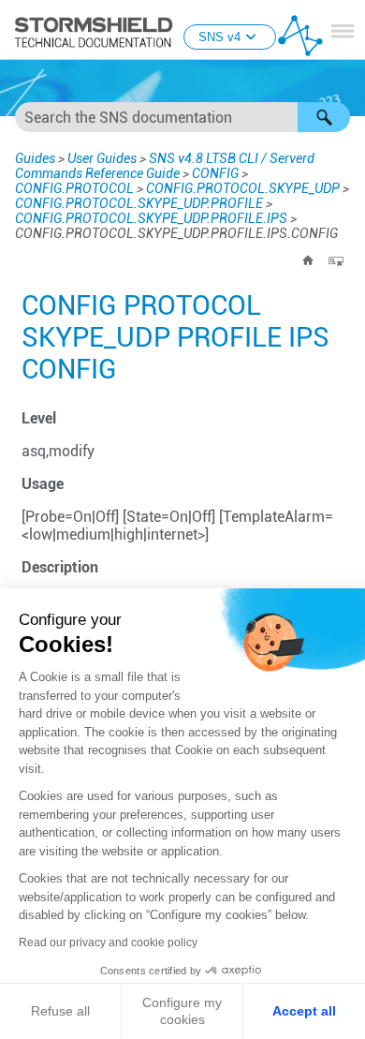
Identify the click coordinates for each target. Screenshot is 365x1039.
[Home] (308, 260)
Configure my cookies (182, 1011)
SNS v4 (219, 37)
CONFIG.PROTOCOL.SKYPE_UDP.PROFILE (139, 203)
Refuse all (60, 1010)
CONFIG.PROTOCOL (74, 188)
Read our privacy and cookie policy (108, 942)
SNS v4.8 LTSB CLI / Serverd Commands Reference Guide (164, 166)
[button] (324, 117)
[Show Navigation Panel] (342, 30)
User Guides (102, 158)
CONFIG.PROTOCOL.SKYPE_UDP (243, 188)
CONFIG (215, 173)
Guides (35, 158)
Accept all (304, 1010)
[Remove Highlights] (336, 260)
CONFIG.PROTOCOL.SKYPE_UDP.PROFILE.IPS (151, 218)
